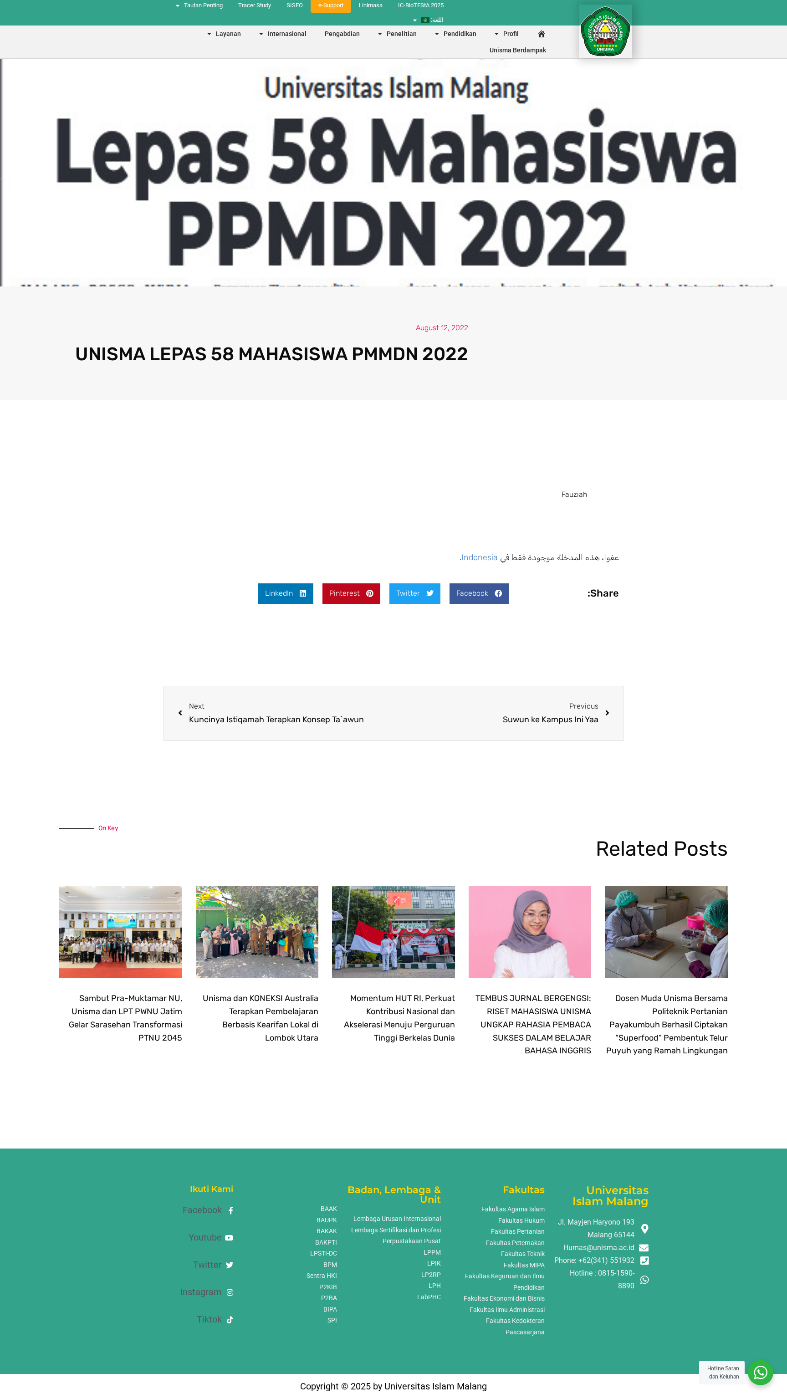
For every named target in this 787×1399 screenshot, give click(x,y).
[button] (479, 593)
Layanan (228, 33)
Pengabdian (342, 33)
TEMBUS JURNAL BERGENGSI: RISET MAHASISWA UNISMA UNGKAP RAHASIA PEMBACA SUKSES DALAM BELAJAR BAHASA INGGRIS (533, 1024)
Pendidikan (460, 33)
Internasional (287, 33)
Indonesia (479, 557)
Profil (511, 33)
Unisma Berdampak (518, 50)
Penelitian (402, 33)
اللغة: (436, 19)
